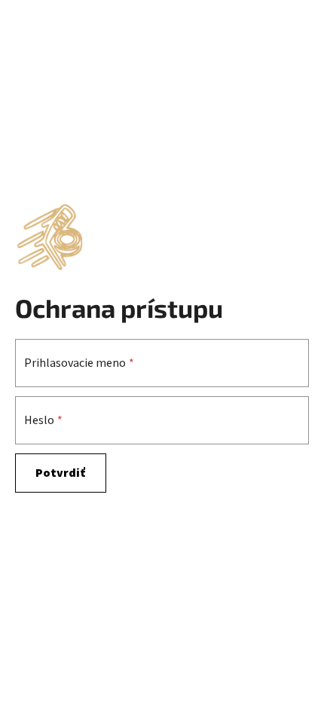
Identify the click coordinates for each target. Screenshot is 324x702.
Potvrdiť (60, 473)
